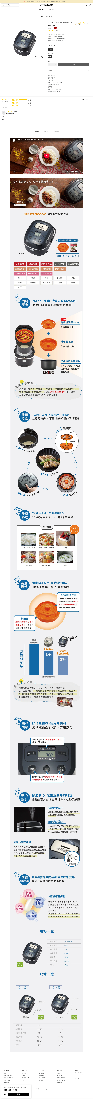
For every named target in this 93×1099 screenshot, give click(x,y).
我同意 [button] (18, 1094)
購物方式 (6, 1073)
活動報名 (24, 1080)
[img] (10, 112)
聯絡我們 (41, 1080)
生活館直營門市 (61, 1080)
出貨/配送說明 (8, 1075)
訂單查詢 (24, 1075)
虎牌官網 (59, 1075)
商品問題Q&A (42, 1078)
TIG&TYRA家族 (61, 1078)
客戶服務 (51, 9)
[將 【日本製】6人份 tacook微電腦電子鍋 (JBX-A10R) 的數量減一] (49, 64)
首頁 (42, 16)
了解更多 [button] (16, 1090)
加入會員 (24, 1073)
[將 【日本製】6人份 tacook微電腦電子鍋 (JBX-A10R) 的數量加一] (55, 64)
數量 (49, 61)
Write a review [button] (85, 99)
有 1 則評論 (5, 101)
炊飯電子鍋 (49, 16)
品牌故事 (59, 1073)
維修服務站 (42, 1075)
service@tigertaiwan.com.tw (82, 1075)
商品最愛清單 (25, 1078)
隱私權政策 (7, 1080)
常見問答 (6, 1082)
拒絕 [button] (5, 1094)
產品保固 (41, 1073)
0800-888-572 (78, 1073)
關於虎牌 (41, 9)
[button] (82, 23)
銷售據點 (59, 1082)
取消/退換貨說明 (8, 1078)
